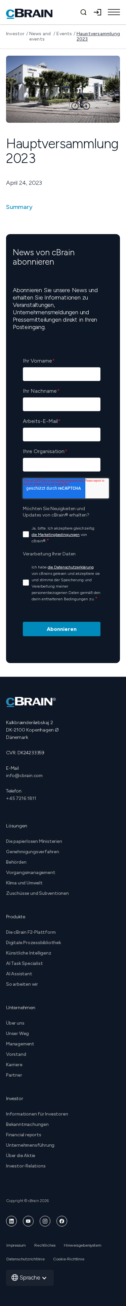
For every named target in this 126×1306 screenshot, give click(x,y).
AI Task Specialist (24, 963)
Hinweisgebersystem (82, 1245)
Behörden (16, 862)
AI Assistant (19, 974)
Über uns (15, 1023)
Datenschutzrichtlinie (25, 1259)
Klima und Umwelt (24, 883)
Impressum (16, 1245)
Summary (19, 207)
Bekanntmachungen (27, 1124)
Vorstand (16, 1054)
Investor (15, 34)
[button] (114, 12)
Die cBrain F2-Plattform (30, 932)
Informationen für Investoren (37, 1114)
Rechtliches (44, 1245)
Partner (14, 1075)
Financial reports (23, 1135)
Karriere (14, 1065)
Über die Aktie (20, 1155)
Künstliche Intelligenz (28, 953)
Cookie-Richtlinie (68, 1259)
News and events (40, 36)
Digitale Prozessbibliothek (33, 942)
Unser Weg (17, 1033)
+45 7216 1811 (21, 798)
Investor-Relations (25, 1166)
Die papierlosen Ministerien (34, 841)
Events (64, 34)
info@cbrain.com (24, 775)
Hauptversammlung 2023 (98, 36)
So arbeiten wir (22, 984)
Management (20, 1044)
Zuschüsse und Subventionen (37, 893)
